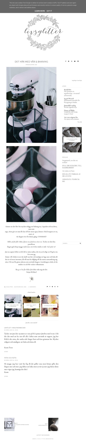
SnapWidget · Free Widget (77, 80)
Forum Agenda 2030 (70, 107)
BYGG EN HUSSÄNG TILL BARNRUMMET (71, 167)
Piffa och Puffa (10, 358)
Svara (6, 351)
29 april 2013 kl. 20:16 (11, 360)
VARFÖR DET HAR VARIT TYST (71, 113)
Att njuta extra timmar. (71, 119)
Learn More (40, 11)
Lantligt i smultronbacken (15, 327)
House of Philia (69, 110)
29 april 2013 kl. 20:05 (11, 330)
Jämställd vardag (70, 106)
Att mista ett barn (68, 171)
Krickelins (67, 90)
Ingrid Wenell (69, 99)
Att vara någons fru (71, 117)
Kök (25, 286)
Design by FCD (49, 438)
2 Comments (32, 286)
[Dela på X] (47, 286)
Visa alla (80, 122)
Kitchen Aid (19, 286)
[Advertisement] (34, 407)
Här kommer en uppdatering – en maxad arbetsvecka (72, 93)
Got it (49, 11)
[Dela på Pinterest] (52, 286)
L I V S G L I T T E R (40, 438)
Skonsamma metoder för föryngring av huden (72, 101)
